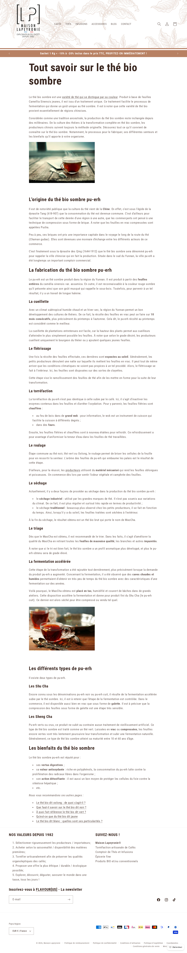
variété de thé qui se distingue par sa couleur (90, 97)
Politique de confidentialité (105, 943)
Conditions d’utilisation (130, 943)
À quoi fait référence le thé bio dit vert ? (61, 812)
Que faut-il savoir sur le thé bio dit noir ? (61, 807)
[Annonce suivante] (178, 53)
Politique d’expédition (153, 943)
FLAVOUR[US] (46, 889)
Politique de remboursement (76, 943)
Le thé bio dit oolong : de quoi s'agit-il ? (61, 802)
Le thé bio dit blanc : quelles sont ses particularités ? (69, 821)
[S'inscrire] (69, 899)
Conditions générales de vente (146, 946)
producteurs (73, 470)
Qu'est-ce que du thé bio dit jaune (57, 816)
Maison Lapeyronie (52, 943)
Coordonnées (172, 943)
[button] (159, 24)
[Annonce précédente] (9, 53)
